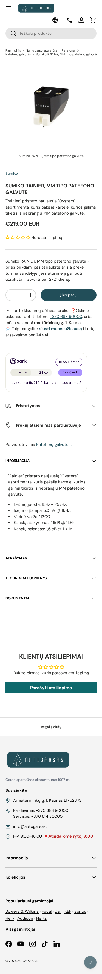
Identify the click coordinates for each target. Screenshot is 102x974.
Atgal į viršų (51, 726)
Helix (9, 918)
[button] (93, 20)
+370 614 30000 (47, 816)
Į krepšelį (68, 295)
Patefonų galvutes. (54, 444)
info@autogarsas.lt (31, 826)
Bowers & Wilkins (22, 911)
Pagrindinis (13, 50)
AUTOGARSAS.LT (29, 961)
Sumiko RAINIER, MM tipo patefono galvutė (66, 54)
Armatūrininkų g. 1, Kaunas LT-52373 (47, 800)
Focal (47, 911)
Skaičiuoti (70, 372)
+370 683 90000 (66, 316)
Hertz (41, 918)
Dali (58, 911)
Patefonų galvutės (18, 54)
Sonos (80, 911)
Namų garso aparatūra (41, 50)
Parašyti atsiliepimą (51, 688)
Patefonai (68, 50)
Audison (25, 918)
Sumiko (11, 173)
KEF (67, 911)
